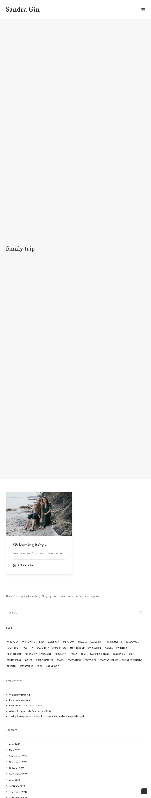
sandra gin (119, 654)
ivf (32, 648)
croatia (82, 642)
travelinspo (74, 660)
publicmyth (61, 654)
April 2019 (14, 780)
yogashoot (52, 666)
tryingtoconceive (132, 660)
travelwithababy (109, 660)
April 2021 (14, 744)
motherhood (77, 648)
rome (84, 654)
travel (60, 660)
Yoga (39, 666)
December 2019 (18, 756)
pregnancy (31, 654)
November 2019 (18, 762)
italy (24, 648)
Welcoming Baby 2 (30, 545)
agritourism (29, 642)
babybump (53, 642)
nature (109, 648)
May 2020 (14, 750)
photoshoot (14, 654)
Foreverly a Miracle (20, 700)
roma (74, 654)
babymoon (68, 642)
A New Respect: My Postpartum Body (30, 711)
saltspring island (99, 654)
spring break (14, 660)
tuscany (11, 666)
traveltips (90, 660)
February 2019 (17, 786)
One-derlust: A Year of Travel (25, 706)
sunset (28, 660)
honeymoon (132, 642)
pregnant (46, 654)
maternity (43, 648)
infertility (12, 648)
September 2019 (18, 774)
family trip (96, 642)
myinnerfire (94, 648)
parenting (122, 648)
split (131, 654)
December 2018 (18, 792)
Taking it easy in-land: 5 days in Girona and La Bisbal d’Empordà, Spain (47, 716)
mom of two (59, 648)
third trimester (44, 660)
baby (41, 642)
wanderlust (26, 666)
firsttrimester (114, 642)
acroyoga (12, 642)
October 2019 (16, 768)
